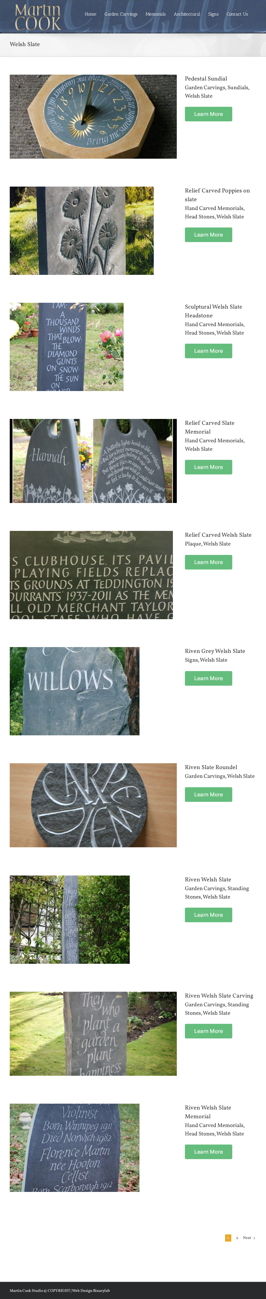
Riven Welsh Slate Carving (219, 996)
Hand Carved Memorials (214, 208)
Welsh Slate (198, 96)
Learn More (208, 114)
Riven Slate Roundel (211, 768)
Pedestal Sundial (206, 79)
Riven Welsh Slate (208, 880)
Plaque (193, 544)
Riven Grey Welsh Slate (215, 651)
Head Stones (199, 217)
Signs (191, 660)
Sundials (237, 88)
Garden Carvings (205, 88)
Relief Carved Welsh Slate (218, 535)
